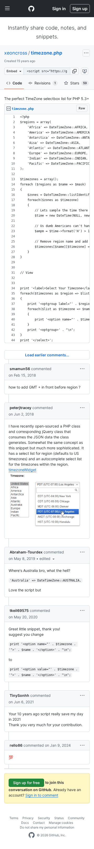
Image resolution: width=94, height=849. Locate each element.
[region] (47, 228)
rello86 (16, 745)
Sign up (79, 8)
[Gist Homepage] (31, 8)
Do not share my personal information (47, 827)
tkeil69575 (19, 610)
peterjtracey (20, 407)
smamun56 (20, 368)
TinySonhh (19, 695)
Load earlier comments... (47, 355)
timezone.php (46, 53)
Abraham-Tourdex (26, 552)
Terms (13, 818)
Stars (78, 83)
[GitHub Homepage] (31, 835)
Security (44, 818)
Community (76, 818)
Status (59, 818)
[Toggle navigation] (7, 8)
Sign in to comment (41, 795)
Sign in (59, 8)
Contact (39, 823)
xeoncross (15, 53)
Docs (25, 823)
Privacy (28, 818)
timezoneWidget (22, 469)
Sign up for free (26, 782)
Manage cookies (61, 823)
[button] (74, 71)
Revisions (45, 83)
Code (17, 83)
